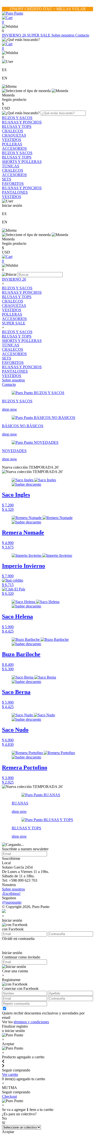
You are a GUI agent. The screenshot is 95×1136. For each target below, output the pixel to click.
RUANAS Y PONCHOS (22, 122)
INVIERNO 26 (14, 35)
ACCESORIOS (14, 148)
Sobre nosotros (63, 35)
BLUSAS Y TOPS (16, 126)
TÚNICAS (10, 166)
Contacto (82, 35)
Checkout (9, 1096)
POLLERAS (12, 144)
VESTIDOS (11, 140)
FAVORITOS (13, 183)
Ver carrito (10, 1074)
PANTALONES (15, 192)
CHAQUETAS (14, 135)
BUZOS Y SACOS (17, 118)
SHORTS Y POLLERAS (22, 162)
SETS (6, 179)
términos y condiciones (31, 1022)
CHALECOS (12, 131)
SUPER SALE (39, 35)
